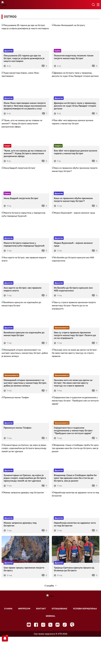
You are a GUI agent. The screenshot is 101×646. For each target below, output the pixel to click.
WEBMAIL (50, 616)
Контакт (41, 608)
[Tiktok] (65, 625)
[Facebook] (36, 625)
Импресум (24, 608)
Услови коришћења (85, 608)
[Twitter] (50, 625)
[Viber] (72, 624)
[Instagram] (43, 625)
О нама (8, 608)
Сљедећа (50, 585)
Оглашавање (59, 608)
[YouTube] (29, 625)
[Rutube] (57, 625)
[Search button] (93, 4)
